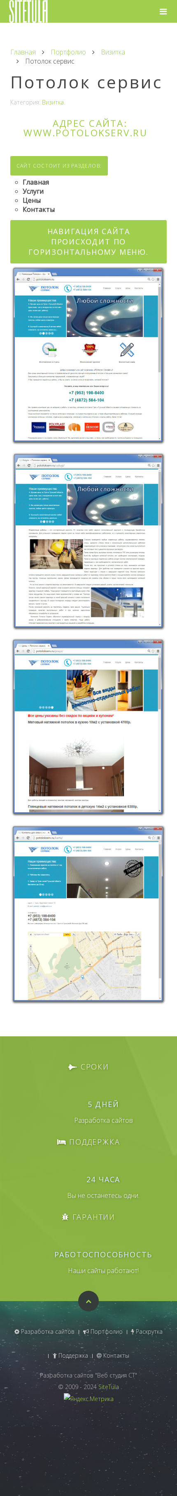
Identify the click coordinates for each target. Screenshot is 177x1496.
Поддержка (72, 1355)
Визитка (113, 52)
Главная (23, 52)
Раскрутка (148, 1331)
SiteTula (108, 1387)
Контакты (115, 1355)
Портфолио (68, 52)
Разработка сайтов (47, 1331)
